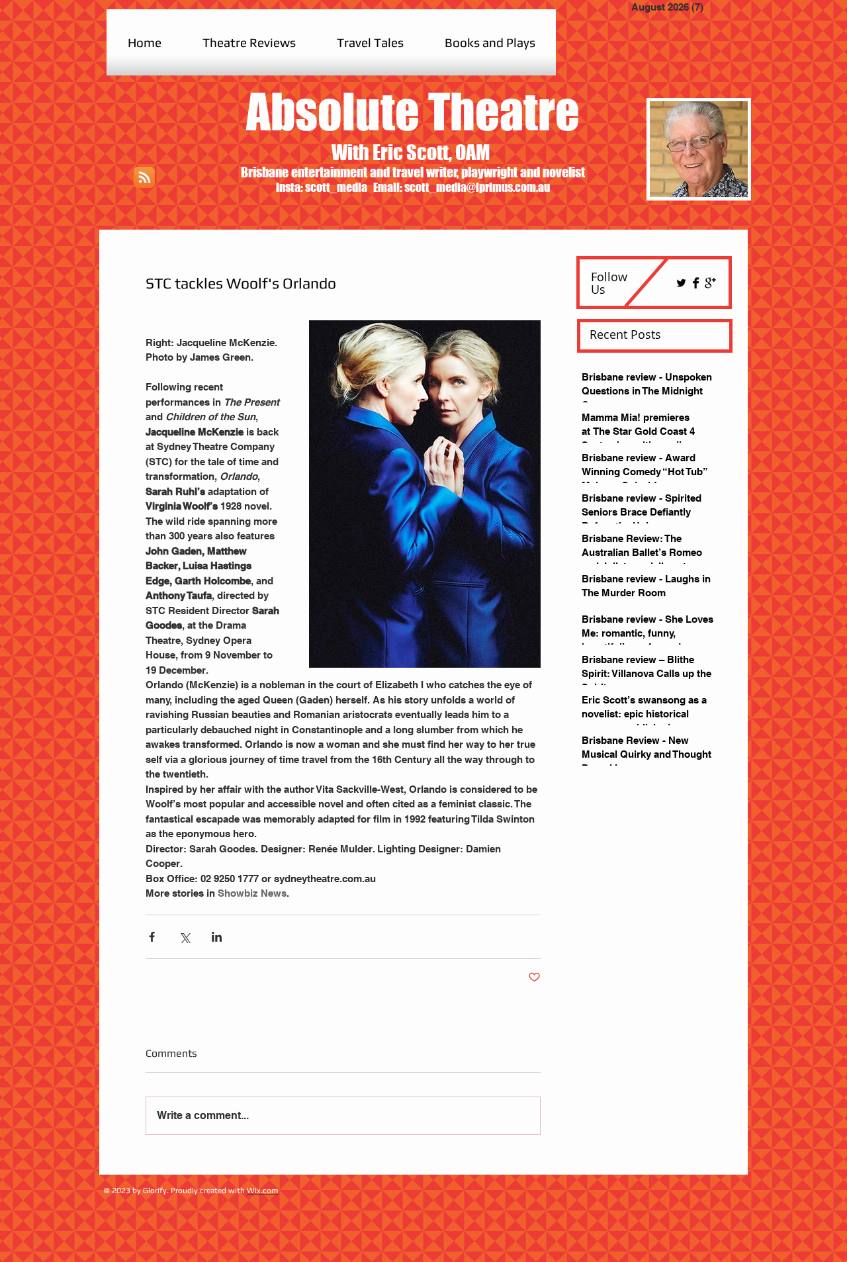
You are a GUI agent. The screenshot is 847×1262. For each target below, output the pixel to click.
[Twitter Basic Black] (681, 283)
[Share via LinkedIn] (216, 936)
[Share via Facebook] (152, 936)
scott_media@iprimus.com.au (477, 187)
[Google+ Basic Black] (710, 283)
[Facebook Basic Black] (695, 283)
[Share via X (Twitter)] (184, 936)
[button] (249, 42)
